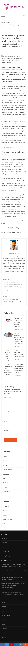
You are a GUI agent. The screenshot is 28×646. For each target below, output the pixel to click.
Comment (8, 397)
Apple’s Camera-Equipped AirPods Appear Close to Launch (12, 578)
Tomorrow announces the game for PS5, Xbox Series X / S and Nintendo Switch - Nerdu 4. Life (13, 301)
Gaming (5, 487)
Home (5, 457)
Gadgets (5, 483)
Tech (4, 478)
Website (6, 430)
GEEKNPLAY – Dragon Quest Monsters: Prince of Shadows (18, 322)
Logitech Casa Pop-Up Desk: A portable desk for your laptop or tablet (19, 368)
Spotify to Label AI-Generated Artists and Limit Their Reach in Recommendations (13, 586)
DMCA (5, 515)
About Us (6, 506)
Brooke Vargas (8, 52)
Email (6, 421)
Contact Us (6, 491)
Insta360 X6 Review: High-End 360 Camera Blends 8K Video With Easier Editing (12, 594)
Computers (6, 474)
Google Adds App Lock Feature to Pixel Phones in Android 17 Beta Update (13, 566)
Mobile (3, 32)
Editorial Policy (7, 519)
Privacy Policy (7, 524)
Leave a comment (18, 52)
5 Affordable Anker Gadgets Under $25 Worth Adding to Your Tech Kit (13, 572)
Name (6, 412)
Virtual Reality (7, 470)
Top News (6, 461)
